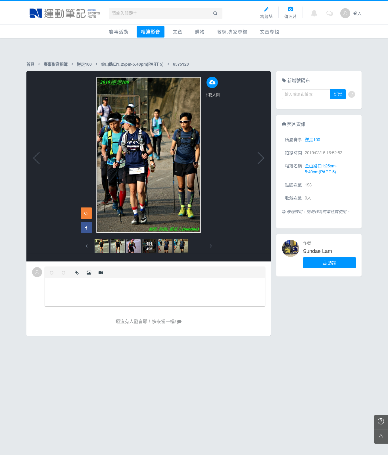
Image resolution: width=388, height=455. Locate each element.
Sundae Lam (317, 250)
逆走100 (84, 64)
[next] (211, 246)
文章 (177, 31)
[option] (102, 246)
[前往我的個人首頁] (345, 13)
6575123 (181, 64)
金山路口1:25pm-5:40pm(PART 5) (132, 64)
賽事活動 (118, 31)
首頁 (30, 64)
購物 (200, 31)
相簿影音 (150, 31)
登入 (357, 13)
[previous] (86, 246)
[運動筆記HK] (64, 13)
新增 (338, 94)
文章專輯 (269, 31)
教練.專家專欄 (232, 31)
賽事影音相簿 (56, 64)
